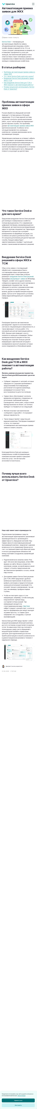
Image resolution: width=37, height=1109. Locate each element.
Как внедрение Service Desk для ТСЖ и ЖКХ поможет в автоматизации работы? (18, 84)
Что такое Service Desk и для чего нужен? (19, 76)
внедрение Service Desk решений (21, 276)
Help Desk (26, 606)
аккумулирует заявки (17, 279)
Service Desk (6, 42)
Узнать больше (21, 1095)
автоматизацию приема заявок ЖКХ (21, 126)
